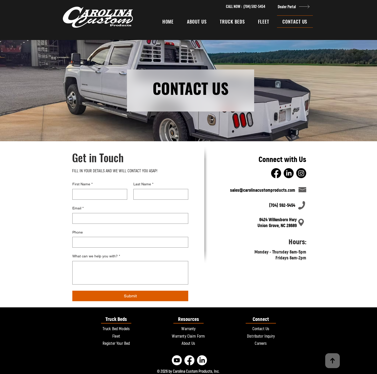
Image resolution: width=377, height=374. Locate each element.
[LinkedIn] (289, 173)
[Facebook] (276, 173)
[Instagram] (301, 173)
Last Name (143, 184)
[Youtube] (177, 360)
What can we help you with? (96, 256)
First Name (82, 184)
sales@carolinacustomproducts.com (262, 190)
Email (78, 208)
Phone (77, 232)
